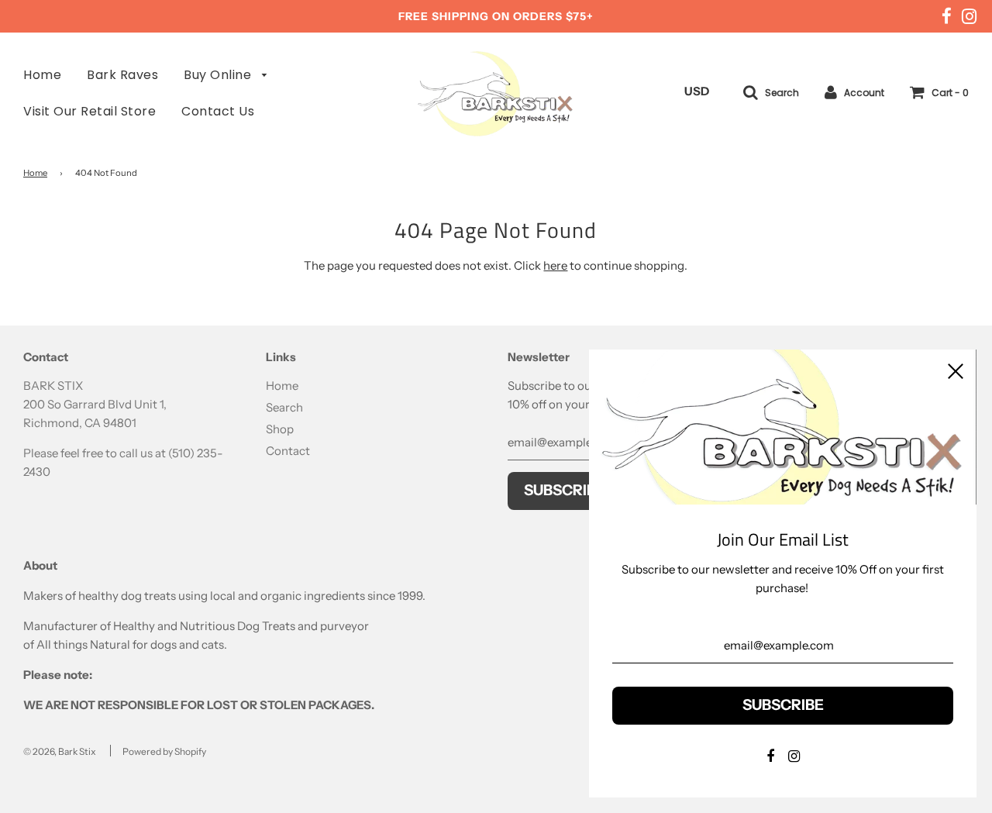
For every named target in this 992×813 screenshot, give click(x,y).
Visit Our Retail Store (89, 111)
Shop (280, 429)
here (555, 265)
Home (42, 75)
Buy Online (219, 75)
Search (284, 407)
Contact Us (217, 111)
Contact (288, 450)
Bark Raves (122, 75)
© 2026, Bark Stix (59, 751)
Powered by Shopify (164, 751)
